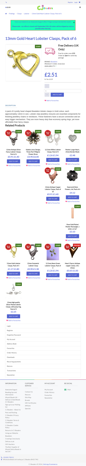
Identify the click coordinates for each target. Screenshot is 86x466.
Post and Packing (11, 412)
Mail (69, 390)
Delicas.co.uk (9, 441)
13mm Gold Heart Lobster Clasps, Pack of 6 (47, 14)
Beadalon (54, 62)
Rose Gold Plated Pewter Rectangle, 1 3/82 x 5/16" (72, 226)
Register (70, 2)
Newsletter (11, 375)
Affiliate (28, 406)
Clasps (19, 14)
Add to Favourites (52, 100)
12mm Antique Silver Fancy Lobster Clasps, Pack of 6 (13, 152)
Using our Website (11, 433)
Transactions (11, 370)
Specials (28, 408)
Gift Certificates (30, 403)
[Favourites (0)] (79, 2)
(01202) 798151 (8, 457)
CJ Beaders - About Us (13, 410)
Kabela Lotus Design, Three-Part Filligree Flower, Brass (33, 152)
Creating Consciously (12, 439)
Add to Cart (57, 94)
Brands (27, 400)
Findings (12, 14)
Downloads (11, 357)
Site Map (28, 397)
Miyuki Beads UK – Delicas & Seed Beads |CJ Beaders (12, 399)
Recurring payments (14, 362)
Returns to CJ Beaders (13, 430)
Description (10, 105)
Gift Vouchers (10, 444)
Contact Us (29, 392)
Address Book (11, 344)
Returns (9, 366)
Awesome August (11, 390)
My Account (11, 339)
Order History (12, 353)
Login (76, 2)
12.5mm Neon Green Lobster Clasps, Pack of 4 (53, 265)
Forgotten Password (14, 335)
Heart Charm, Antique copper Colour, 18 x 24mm (72, 265)
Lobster (26, 14)
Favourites (10, 348)
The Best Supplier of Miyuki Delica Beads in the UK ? (13, 449)
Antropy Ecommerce (50, 464)
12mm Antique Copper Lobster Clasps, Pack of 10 (53, 189)
